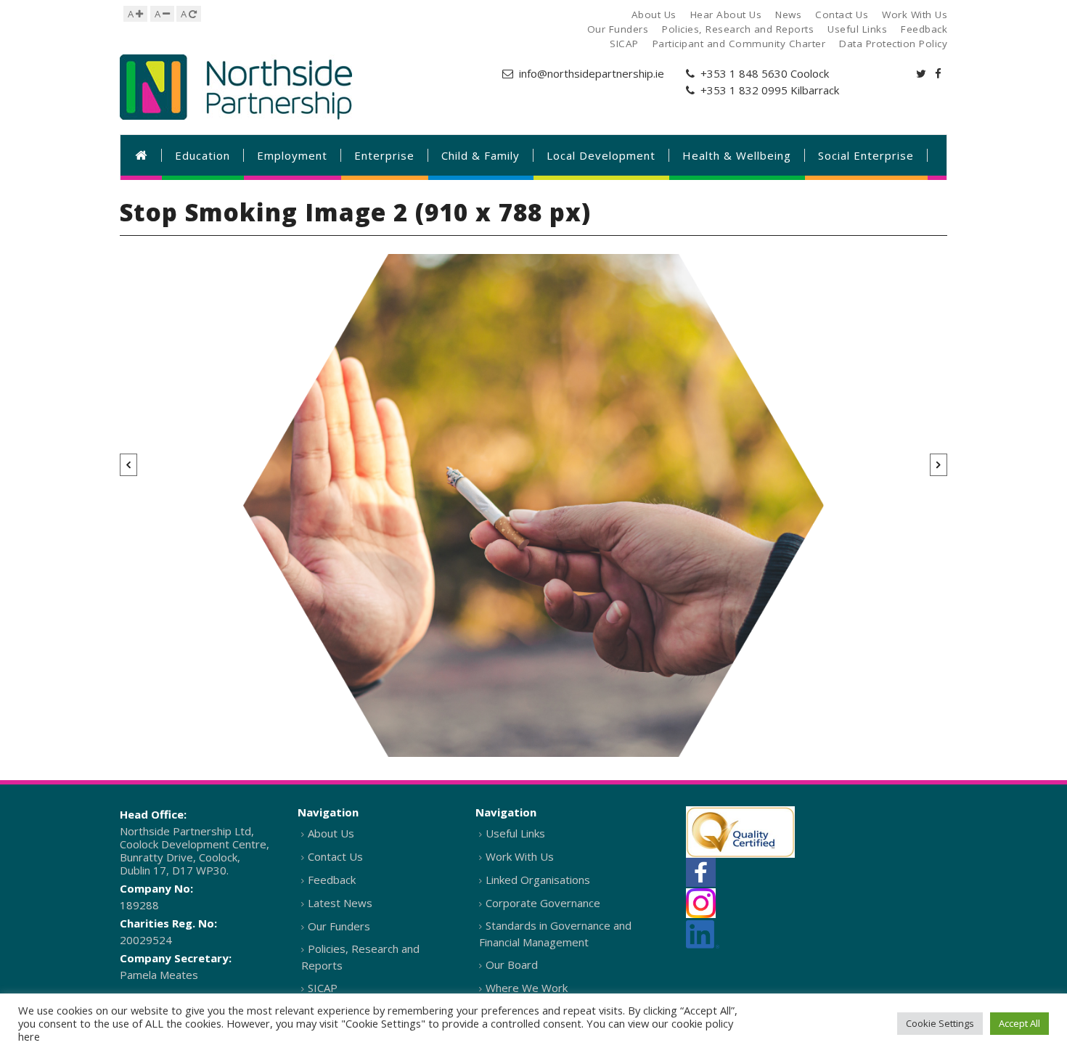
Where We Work (527, 987)
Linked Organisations (538, 879)
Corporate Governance (543, 903)
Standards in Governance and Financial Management (555, 933)
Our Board (512, 964)
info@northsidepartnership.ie (591, 73)
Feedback (332, 879)
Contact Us (335, 856)
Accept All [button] (1019, 1023)
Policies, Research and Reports (360, 956)
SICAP (323, 987)
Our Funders (339, 926)
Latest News (340, 903)
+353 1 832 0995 (744, 90)
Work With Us (520, 856)
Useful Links (515, 833)
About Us (331, 833)
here (29, 1036)
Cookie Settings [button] (940, 1023)
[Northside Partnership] (236, 87)
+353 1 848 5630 (744, 73)
